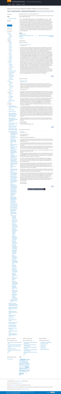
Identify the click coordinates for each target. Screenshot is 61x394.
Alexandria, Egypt (11, 109)
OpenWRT (25, 368)
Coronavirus (25, 362)
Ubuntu (21, 373)
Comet (27, 360)
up (36, 35)
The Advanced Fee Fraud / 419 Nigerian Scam (29, 11)
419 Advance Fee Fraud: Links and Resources (14, 221)
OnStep (21, 368)
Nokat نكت (9, 39)
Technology (10, 61)
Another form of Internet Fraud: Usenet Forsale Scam (14, 137)
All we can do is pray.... (24, 80)
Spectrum (20, 371)
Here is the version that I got (25, 44)
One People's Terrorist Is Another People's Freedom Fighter (13, 312)
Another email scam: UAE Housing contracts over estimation (14, 133)
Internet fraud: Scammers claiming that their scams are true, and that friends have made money (13, 186)
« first (29, 189)
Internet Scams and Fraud (16, 11)
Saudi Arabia (11, 90)
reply (52, 76)
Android (22, 359)
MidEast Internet (11, 75)
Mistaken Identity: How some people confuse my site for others (13, 308)
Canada (10, 81)
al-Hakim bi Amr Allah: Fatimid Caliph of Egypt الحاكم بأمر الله (13, 106)
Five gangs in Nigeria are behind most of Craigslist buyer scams (13, 160)
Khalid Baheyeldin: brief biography (46, 342)
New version (22, 131)
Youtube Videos (43, 345)
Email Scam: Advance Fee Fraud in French (14, 266)
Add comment (21, 38)
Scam (26, 370)
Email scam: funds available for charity (15, 278)
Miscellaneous (11, 79)
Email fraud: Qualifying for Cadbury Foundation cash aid (13, 147)
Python (28, 368)
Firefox (20, 365)
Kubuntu (20, 367)
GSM (22, 365)
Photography (11, 96)
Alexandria (11, 86)
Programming (11, 76)
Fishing (10, 94)
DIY (25, 363)
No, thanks (52, 392)
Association (12, 66)
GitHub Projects (43, 346)
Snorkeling (10, 97)
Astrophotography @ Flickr (45, 349)
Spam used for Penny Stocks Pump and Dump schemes (13, 210)
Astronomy (11, 93)
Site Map (18, 4)
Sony (28, 370)
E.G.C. (11, 88)
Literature (10, 50)
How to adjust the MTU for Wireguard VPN (14, 344)
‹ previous (32, 189)
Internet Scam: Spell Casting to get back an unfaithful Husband (13, 173)
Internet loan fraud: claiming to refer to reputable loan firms (13, 190)
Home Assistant (26, 365)
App (26, 359)
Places (9, 80)
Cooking (10, 42)
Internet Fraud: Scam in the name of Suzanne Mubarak (14, 170)
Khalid (10, 34)
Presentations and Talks (12, 18)
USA (9, 89)
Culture (10, 43)
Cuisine (11, 85)
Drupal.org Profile (43, 347)
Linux (10, 62)
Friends (9, 38)
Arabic (28, 359)
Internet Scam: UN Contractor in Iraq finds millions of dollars (14, 177)
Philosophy (11, 57)
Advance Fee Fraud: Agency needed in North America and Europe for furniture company (14, 231)
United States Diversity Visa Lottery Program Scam (14, 300)
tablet (23, 371)
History (10, 46)
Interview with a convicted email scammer (12, 194)
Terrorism (10, 54)
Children (10, 60)
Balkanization (24, 360)
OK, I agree (48, 392)
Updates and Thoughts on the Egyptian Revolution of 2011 (13, 334)
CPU (24, 363)
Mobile (27, 367)
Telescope (25, 371)
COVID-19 (21, 363)
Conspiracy (21, 362)
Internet (10, 69)
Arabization (11, 64)
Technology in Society (22, 34)
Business (10, 56)
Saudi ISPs (10, 77)
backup (20, 360)
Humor (10, 53)
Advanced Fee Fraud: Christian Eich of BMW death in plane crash (14, 252)
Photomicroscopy (12, 100)
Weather (11, 82)
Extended (10, 36)
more (8, 352)
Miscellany (9, 101)
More (20, 374)
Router (23, 370)
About (13, 4)
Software (10, 68)
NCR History (11, 73)
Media (10, 49)
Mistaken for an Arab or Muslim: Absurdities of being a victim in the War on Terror (13, 304)
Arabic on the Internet (12, 111)
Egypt (10, 84)
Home (9, 4)
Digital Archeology (12, 72)
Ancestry (10, 35)
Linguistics (10, 47)
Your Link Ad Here (10, 359)
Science (10, 44)
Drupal (10, 65)
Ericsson (28, 363)
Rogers (20, 370)
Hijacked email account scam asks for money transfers (14, 164)
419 (19, 359)
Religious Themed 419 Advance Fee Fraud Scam (15, 291)
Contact (23, 4)
